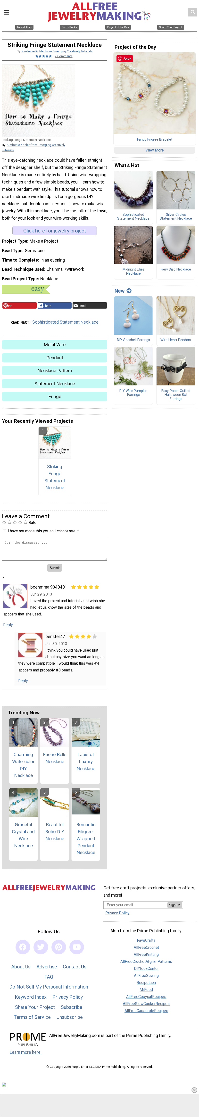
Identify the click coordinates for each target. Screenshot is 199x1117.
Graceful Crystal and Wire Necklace (23, 835)
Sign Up (174, 905)
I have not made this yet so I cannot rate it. (43, 531)
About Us (21, 967)
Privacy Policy (67, 997)
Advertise (46, 967)
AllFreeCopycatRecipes (146, 996)
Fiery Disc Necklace (176, 269)
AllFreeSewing (146, 975)
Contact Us (74, 967)
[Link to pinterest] (58, 947)
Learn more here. (25, 1052)
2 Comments (64, 56)
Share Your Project (35, 1007)
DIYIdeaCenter (146, 968)
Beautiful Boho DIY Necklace (54, 831)
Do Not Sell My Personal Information (48, 987)
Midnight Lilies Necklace (133, 272)
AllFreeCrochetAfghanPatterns (146, 961)
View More (154, 150)
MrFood (146, 989)
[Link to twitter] (40, 947)
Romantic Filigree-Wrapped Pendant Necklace (85, 838)
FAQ (48, 977)
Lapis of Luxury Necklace (85, 761)
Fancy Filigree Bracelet (154, 140)
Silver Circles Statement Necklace (176, 217)
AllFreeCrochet (146, 947)
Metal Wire (55, 344)
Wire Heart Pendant (175, 340)
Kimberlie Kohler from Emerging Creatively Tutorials (57, 51)
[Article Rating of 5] (43, 56)
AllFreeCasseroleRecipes (146, 1010)
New (119, 291)
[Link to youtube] (76, 947)
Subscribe (71, 1007)
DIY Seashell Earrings (133, 340)
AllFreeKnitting (146, 954)
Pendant (54, 357)
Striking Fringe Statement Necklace (54, 477)
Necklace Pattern (54, 370)
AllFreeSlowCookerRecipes (146, 1003)
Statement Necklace (54, 383)
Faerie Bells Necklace (54, 758)
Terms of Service (32, 1017)
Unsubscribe (70, 1017)
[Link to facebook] (23, 947)
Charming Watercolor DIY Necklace (23, 765)
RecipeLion (146, 982)
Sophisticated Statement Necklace (65, 322)
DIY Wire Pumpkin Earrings (133, 393)
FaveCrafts (146, 940)
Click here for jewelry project (54, 231)
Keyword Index (31, 997)
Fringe (54, 396)
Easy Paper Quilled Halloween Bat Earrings (175, 395)
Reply (8, 624)
